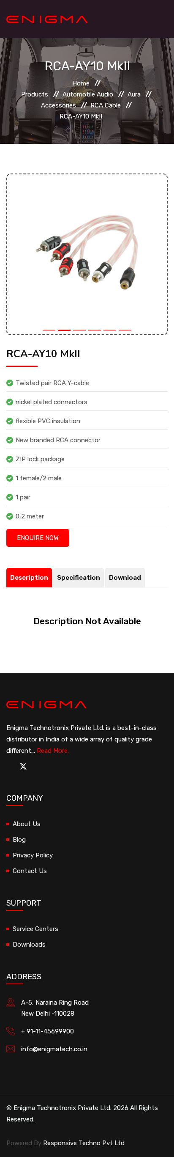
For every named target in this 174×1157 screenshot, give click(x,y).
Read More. (53, 751)
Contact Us (30, 871)
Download (125, 577)
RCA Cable (105, 105)
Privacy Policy (33, 855)
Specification (78, 577)
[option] (87, 254)
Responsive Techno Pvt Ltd (84, 1143)
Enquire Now (38, 538)
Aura (134, 94)
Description (29, 577)
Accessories (58, 105)
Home (81, 83)
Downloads (29, 944)
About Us (27, 824)
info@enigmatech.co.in (54, 1049)
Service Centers (35, 929)
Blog (19, 839)
